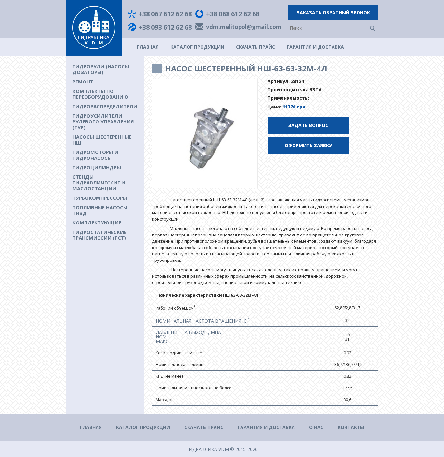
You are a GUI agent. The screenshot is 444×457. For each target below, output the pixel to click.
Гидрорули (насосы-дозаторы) (101, 69)
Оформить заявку (308, 145)
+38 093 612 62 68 (165, 27)
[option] (205, 134)
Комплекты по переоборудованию (100, 94)
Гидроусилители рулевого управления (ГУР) (103, 121)
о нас (316, 427)
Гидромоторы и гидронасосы (95, 155)
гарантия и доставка (315, 47)
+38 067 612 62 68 (165, 14)
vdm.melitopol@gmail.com (243, 27)
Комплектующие (96, 222)
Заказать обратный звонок (333, 12)
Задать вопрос (308, 125)
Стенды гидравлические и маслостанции (98, 182)
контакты (351, 427)
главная (148, 47)
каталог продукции (197, 47)
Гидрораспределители (104, 106)
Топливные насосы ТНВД (99, 210)
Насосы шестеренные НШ (102, 139)
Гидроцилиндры (96, 167)
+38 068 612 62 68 (232, 14)
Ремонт (82, 81)
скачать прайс (255, 47)
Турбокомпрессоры (99, 198)
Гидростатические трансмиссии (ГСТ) (99, 235)
